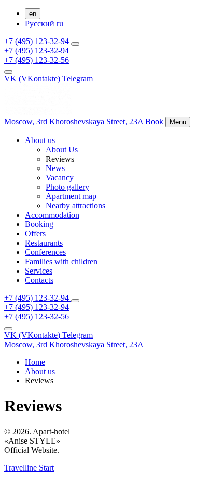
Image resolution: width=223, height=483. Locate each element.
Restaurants (44, 242)
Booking (39, 224)
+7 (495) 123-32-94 (37, 41)
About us (40, 140)
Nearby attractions (75, 205)
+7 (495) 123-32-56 (36, 59)
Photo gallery (67, 186)
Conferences (45, 252)
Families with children (61, 261)
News (55, 168)
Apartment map (71, 196)
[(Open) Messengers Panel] (75, 44)
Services (38, 270)
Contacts (39, 280)
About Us (62, 149)
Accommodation (52, 214)
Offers (35, 233)
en (32, 14)
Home (35, 362)
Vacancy (60, 177)
